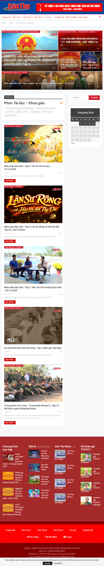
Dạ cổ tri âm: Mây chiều (44, 467)
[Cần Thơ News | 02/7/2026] (60, 468)
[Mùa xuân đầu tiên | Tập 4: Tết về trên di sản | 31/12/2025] (33, 143)
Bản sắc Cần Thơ (10, 115)
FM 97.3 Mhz (71, 17)
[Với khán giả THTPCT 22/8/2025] (86, 472)
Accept (47, 563)
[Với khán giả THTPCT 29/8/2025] (86, 457)
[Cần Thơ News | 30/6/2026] (60, 497)
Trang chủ (6, 17)
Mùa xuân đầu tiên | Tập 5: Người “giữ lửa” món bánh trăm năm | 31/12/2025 (39, 83)
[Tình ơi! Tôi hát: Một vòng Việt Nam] (34, 454)
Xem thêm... (84, 17)
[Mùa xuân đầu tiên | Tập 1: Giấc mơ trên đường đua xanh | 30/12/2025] (33, 265)
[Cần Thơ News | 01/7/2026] (60, 483)
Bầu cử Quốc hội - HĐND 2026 (12, 32)
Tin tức (48, 17)
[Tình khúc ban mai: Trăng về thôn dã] (34, 493)
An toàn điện (35, 112)
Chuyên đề (59, 17)
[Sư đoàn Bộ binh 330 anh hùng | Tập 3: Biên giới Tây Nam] (33, 325)
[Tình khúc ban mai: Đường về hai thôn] (34, 480)
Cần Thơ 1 (17, 17)
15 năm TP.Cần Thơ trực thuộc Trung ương (19, 108)
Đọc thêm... (10, 181)
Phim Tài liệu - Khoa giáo (31, 32)
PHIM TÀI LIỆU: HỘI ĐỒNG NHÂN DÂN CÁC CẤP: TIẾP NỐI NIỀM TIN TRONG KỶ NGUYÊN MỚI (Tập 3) (29, 60)
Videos (24, 72)
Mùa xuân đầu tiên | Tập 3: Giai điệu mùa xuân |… (91, 65)
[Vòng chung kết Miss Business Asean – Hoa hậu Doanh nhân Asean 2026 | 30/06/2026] (8, 457)
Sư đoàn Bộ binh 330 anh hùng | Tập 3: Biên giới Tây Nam (33, 348)
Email (68, 537)
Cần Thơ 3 (38, 17)
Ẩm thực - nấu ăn (22, 112)
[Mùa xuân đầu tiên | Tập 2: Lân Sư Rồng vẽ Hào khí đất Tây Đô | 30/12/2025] (33, 204)
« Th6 (72, 143)
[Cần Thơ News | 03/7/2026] (60, 454)
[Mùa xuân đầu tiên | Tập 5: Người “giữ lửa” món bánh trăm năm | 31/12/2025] (52, 80)
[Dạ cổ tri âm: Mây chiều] (34, 467)
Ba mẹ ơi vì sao (48, 112)
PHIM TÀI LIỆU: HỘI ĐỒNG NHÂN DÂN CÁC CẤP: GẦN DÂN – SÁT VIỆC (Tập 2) (79, 42)
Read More (58, 563)
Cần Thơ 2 (27, 17)
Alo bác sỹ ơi (9, 112)
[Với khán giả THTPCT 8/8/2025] (86, 500)
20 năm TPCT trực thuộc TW (46, 108)
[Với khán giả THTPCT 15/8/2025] (86, 486)
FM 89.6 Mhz (51, 537)
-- (7, 430)
